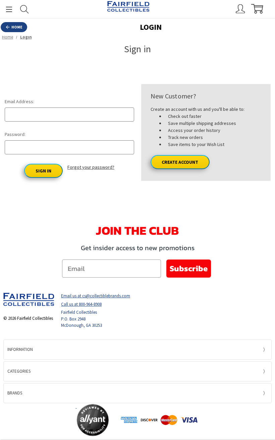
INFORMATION (20, 349)
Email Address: (19, 101)
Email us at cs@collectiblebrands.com (95, 296)
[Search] (24, 9)
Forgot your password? (90, 167)
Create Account (180, 162)
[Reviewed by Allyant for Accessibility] (93, 420)
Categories (19, 371)
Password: (15, 134)
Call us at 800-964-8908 (81, 304)
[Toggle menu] (6, 9)
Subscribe (189, 268)
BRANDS (14, 393)
